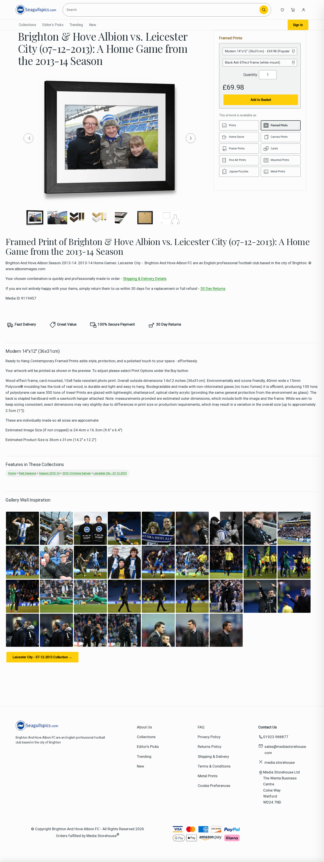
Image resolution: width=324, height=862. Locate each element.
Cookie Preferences (214, 785)
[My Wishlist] (282, 10)
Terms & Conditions (214, 766)
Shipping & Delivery (213, 756)
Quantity (250, 74)
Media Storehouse (101, 836)
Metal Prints (208, 776)
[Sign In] (303, 10)
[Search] (263, 9)
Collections (27, 25)
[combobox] (162, 10)
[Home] (36, 10)
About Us (144, 727)
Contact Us (267, 727)
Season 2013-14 (49, 473)
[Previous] (28, 138)
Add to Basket (261, 100)
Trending (76, 25)
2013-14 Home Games (76, 473)
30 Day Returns (212, 288)
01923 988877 (275, 737)
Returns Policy (209, 746)
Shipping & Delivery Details (145, 278)
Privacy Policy (209, 737)
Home (12, 473)
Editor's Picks (52, 25)
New (92, 25)
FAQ (201, 727)
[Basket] (293, 10)
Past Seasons (27, 473)
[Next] (191, 138)
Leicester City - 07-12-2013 (110, 473)
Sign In (298, 25)
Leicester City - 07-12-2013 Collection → (42, 657)
